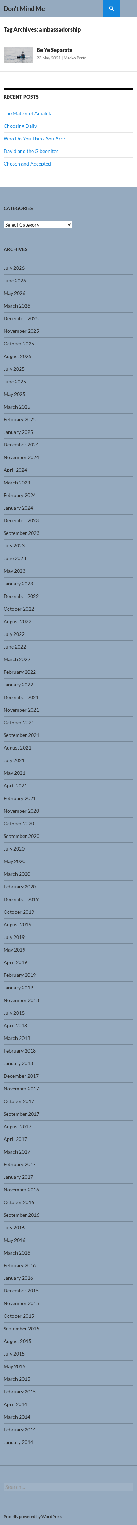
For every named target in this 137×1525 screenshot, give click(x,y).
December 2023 (21, 520)
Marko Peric (75, 57)
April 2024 (15, 470)
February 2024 (20, 495)
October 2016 (19, 1202)
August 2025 (17, 356)
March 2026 (17, 306)
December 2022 (21, 596)
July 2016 (14, 1227)
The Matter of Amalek (27, 113)
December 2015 (21, 1291)
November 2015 (21, 1303)
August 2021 (17, 748)
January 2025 (18, 432)
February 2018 (20, 1051)
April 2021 (15, 785)
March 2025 (17, 407)
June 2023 (15, 558)
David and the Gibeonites (31, 151)
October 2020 (19, 823)
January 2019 (18, 987)
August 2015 (17, 1341)
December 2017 (21, 1076)
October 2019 (19, 912)
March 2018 (17, 1038)
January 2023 (18, 583)
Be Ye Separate (54, 50)
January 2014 (18, 1442)
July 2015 (14, 1354)
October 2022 (19, 609)
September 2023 (21, 533)
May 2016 (14, 1240)
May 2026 (14, 293)
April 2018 (15, 1025)
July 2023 (14, 546)
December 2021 (21, 697)
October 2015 (19, 1316)
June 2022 (15, 647)
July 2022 (14, 634)
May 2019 (14, 950)
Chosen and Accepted (27, 164)
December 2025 (21, 318)
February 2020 (20, 886)
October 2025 (19, 344)
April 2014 (15, 1404)
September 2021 (21, 735)
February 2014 (20, 1429)
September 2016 (21, 1215)
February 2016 (20, 1265)
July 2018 (14, 1013)
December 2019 (21, 899)
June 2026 (15, 280)
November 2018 (21, 1000)
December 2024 (21, 445)
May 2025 (14, 394)
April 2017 (15, 1139)
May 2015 (14, 1366)
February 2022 (20, 672)
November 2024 (21, 457)
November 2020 (21, 811)
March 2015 (17, 1379)
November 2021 (21, 710)
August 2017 (17, 1126)
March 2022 (17, 659)
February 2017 (20, 1164)
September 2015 (21, 1328)
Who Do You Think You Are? (34, 138)
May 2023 (14, 571)
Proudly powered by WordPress (33, 1516)
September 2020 (21, 836)
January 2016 (18, 1278)
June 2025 (15, 381)
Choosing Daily (20, 126)
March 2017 (17, 1152)
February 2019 (20, 975)
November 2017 (21, 1088)
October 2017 (19, 1101)
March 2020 (17, 874)
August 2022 (17, 621)
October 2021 (19, 722)
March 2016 (17, 1253)
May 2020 (14, 861)
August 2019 (17, 924)
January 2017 (18, 1177)
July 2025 (14, 369)
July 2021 (14, 760)
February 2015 (20, 1392)
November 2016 (21, 1190)
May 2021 (14, 773)
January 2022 (18, 684)
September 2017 (21, 1114)
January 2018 (18, 1063)
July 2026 (14, 268)
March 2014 (17, 1417)
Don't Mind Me (24, 8)
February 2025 (20, 419)
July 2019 (14, 937)
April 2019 (15, 962)
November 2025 (21, 331)
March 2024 (17, 482)
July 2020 (14, 849)
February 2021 (20, 798)
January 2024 (18, 508)
